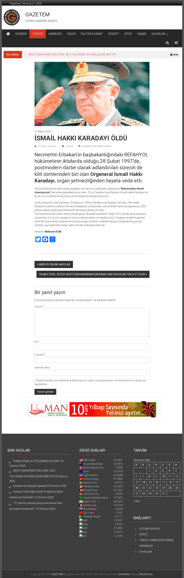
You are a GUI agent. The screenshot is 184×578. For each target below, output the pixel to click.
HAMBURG (55, 33)
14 (143, 482)
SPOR (128, 33)
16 (156, 482)
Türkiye (39, 121)
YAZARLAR (158, 33)
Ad (36, 341)
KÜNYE (143, 534)
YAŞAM (141, 33)
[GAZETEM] (8, 33)
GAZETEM (37, 14)
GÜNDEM (21, 33)
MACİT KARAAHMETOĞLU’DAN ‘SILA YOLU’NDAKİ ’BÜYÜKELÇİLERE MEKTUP (72, 54)
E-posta (39, 354)
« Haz (137, 501)
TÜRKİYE (37, 33)
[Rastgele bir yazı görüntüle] (176, 43)
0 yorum (69, 146)
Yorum (39, 306)
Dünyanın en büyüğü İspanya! (29, 485)
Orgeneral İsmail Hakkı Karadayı (97, 146)
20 (136, 487)
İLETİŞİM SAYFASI (149, 528)
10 (163, 476)
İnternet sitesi (41, 367)
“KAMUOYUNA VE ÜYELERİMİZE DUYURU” (36, 461)
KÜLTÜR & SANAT (92, 33)
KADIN (71, 33)
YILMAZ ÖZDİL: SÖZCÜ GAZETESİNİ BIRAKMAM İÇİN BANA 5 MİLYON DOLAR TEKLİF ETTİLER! (92, 274)
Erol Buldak (145, 551)
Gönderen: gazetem (47, 146)
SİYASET (113, 33)
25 (170, 487)
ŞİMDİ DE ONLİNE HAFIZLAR (54, 264)
